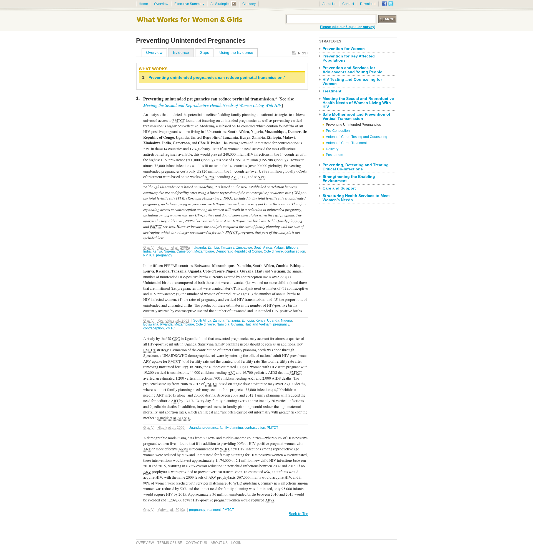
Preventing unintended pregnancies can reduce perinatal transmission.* (217, 77)
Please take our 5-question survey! (347, 27)
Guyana (237, 324)
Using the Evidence (236, 53)
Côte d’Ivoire (273, 251)
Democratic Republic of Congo (239, 251)
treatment (214, 510)
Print (303, 53)
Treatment (332, 91)
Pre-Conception (338, 131)
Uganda (200, 247)
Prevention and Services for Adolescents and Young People (352, 70)
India (147, 251)
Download (368, 4)
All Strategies (220, 4)
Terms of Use (169, 542)
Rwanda (166, 324)
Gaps (204, 53)
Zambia (213, 247)
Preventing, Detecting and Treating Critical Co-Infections (356, 167)
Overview (161, 4)
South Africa (263, 247)
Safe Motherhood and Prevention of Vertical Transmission (356, 116)
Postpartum (334, 155)
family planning (231, 428)
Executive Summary (189, 4)
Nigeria (169, 251)
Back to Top (298, 514)
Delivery (332, 149)
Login (236, 542)
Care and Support (339, 188)
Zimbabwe (244, 247)
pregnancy (164, 255)
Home (143, 4)
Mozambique (204, 251)
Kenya (157, 251)
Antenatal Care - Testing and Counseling (356, 137)
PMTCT (148, 255)
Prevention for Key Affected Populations (349, 58)
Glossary (249, 4)
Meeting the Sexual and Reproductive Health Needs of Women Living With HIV (212, 105)
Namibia (223, 324)
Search (387, 19)
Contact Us (196, 542)
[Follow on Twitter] (391, 5)
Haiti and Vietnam (258, 324)
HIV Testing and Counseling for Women (352, 81)
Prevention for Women (344, 49)
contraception (295, 251)
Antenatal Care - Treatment (346, 143)
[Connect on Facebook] (384, 5)
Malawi (278, 247)
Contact (348, 4)
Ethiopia (292, 247)
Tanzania (228, 247)
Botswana (150, 324)
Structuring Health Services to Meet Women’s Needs (356, 198)
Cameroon (185, 251)
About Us (329, 4)
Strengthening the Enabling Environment (349, 179)
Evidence (181, 53)
